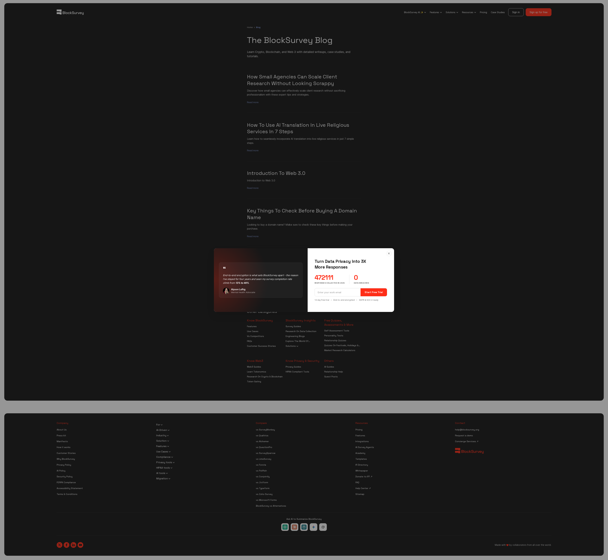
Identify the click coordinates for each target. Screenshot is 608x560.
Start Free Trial (374, 292)
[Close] (389, 253)
